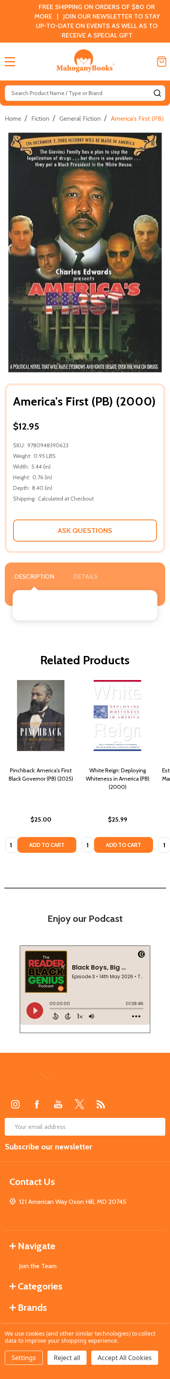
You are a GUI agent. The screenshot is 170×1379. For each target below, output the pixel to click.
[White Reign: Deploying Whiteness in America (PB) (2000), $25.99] (117, 715)
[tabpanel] (40, 769)
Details (85, 576)
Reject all (67, 1357)
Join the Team (38, 1266)
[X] (79, 1104)
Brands (32, 1307)
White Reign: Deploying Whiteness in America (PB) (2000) (117, 778)
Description (34, 576)
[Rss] (100, 1104)
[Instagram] (15, 1104)
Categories (40, 1286)
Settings (23, 1357)
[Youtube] (58, 1104)
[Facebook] (36, 1104)
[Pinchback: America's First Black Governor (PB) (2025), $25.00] (40, 715)
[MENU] (10, 61)
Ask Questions (85, 530)
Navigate (36, 1246)
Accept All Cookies (125, 1357)
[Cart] (161, 61)
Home (13, 118)
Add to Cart (46, 844)
